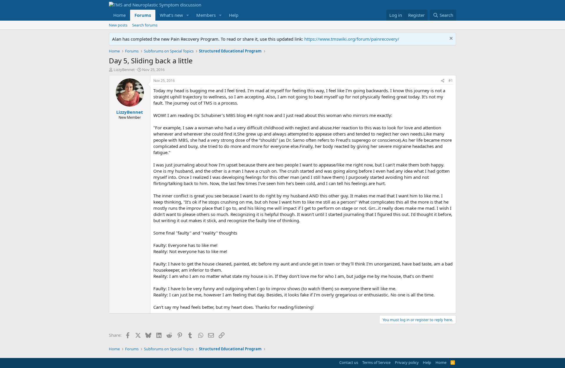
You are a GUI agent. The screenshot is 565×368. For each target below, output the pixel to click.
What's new (171, 15)
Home (119, 15)
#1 (450, 80)
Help (233, 15)
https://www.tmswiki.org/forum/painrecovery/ (351, 39)
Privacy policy (407, 362)
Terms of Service (376, 362)
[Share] (442, 80)
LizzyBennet (124, 69)
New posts (118, 25)
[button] (188, 15)
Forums (142, 15)
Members (206, 15)
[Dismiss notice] (450, 39)
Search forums (144, 25)
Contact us (348, 362)
